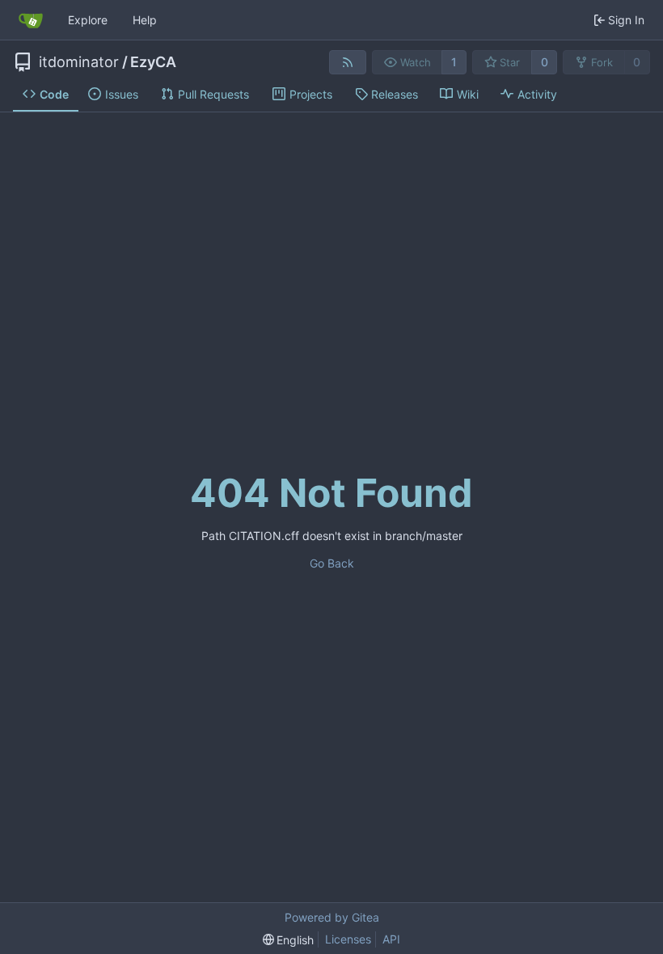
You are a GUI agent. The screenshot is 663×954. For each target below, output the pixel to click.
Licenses (348, 939)
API (391, 939)
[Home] (30, 20)
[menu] (289, 940)
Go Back (332, 563)
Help (145, 20)
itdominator (79, 62)
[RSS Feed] (347, 62)
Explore (88, 20)
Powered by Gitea (332, 917)
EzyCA (153, 62)
